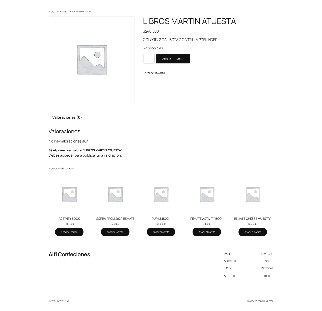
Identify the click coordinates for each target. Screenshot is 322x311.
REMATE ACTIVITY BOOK (206, 218)
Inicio (51, 11)
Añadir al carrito (173, 59)
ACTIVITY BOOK (69, 218)
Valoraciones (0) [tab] (67, 117)
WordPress (267, 300)
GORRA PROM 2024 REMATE (115, 218)
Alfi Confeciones (69, 254)
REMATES (61, 11)
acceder (67, 155)
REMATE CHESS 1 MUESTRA (253, 218)
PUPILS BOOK (161, 218)
